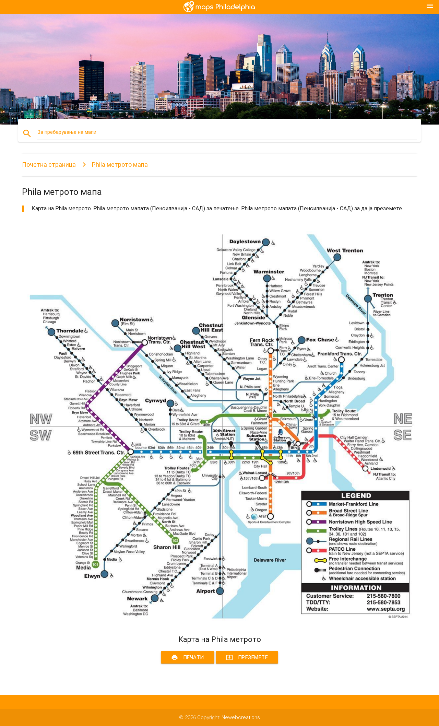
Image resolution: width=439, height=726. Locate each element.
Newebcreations (241, 717)
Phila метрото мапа (120, 164)
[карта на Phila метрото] (219, 622)
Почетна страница (49, 164)
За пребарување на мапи (66, 132)
